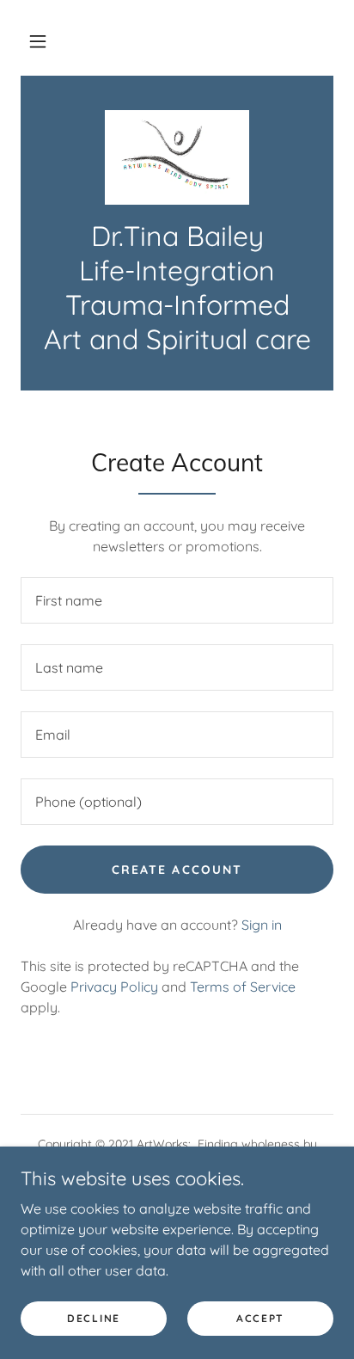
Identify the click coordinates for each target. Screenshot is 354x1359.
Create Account (176, 869)
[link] (177, 157)
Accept (260, 1318)
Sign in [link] (261, 924)
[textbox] (177, 600)
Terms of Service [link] (243, 986)
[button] (38, 41)
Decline (93, 1318)
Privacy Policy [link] (114, 986)
